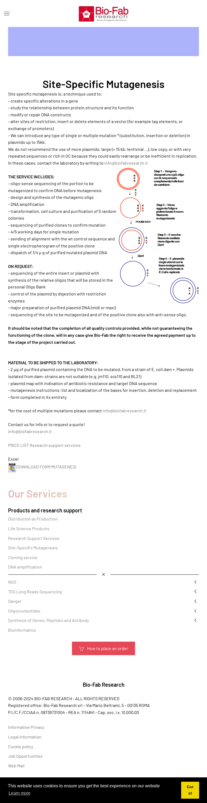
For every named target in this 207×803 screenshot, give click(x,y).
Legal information (25, 736)
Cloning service (22, 557)
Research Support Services (34, 538)
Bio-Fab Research (104, 684)
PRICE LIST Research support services (44, 445)
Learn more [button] (19, 793)
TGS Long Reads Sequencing (35, 591)
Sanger (15, 601)
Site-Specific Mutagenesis (33, 547)
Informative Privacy (26, 727)
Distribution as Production (33, 518)
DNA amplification (25, 566)
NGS (12, 581)
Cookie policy (20, 746)
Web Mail (16, 765)
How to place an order (107, 648)
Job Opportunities (25, 755)
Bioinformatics (22, 629)
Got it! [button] (190, 790)
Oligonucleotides (24, 610)
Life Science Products (28, 528)
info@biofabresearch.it (126, 162)
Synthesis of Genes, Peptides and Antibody (48, 620)
